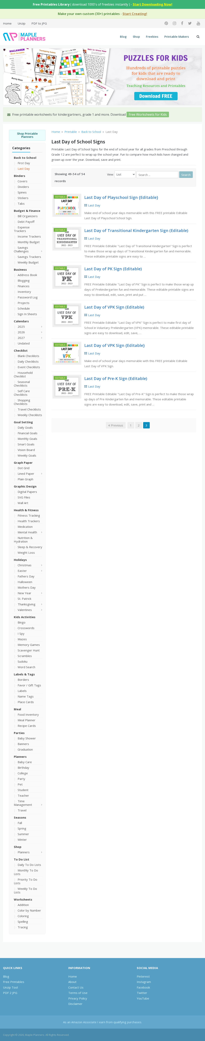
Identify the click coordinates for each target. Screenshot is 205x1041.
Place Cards (26, 702)
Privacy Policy (77, 998)
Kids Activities (24, 617)
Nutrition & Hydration (23, 539)
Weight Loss (26, 553)
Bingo (21, 622)
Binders (19, 176)
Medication (25, 527)
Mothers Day (27, 587)
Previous (116, 425)
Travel (22, 810)
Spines (22, 192)
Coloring (23, 916)
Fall (20, 823)
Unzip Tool (10, 987)
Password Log (28, 297)
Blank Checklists (28, 356)
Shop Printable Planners (27, 135)
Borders (23, 680)
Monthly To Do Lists (26, 872)
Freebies (152, 36)
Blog (123, 36)
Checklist (21, 350)
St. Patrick (24, 599)
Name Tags (26, 696)
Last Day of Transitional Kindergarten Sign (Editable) (136, 230)
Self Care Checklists (22, 393)
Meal (17, 709)
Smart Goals (26, 444)
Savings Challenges (21, 249)
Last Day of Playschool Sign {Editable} (121, 197)
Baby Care (25, 762)
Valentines (25, 610)
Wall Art (23, 503)
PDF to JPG (39, 23)
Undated (24, 343)
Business (20, 269)
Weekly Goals (27, 455)
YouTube (143, 998)
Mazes (22, 639)
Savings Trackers (29, 257)
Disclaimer (75, 1004)
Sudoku (22, 661)
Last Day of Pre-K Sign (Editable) (115, 378)
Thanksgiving (26, 604)
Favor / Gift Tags (29, 685)
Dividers (23, 187)
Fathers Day (26, 576)
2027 (21, 338)
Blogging (24, 280)
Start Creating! (135, 14)
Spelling (23, 922)
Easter (22, 571)
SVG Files (24, 497)
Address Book (27, 275)
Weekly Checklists (30, 415)
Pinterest (143, 976)
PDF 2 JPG (10, 993)
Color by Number (29, 910)
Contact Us (75, 987)
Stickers (23, 198)
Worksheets (23, 899)
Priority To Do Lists (25, 881)
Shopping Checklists (22, 402)
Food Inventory (28, 714)
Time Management (23, 803)
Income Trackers (29, 236)
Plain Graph (25, 479)
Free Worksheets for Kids (148, 114)
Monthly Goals (27, 439)
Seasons (20, 817)
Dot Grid (23, 468)
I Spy (21, 633)
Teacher (23, 795)
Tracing (23, 927)
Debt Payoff (26, 222)
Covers (22, 181)
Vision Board (26, 450)
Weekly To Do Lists (25, 890)
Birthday (23, 768)
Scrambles (25, 656)
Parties (19, 733)
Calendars (21, 321)
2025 (21, 327)
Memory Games (29, 645)
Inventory (24, 292)
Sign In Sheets (27, 314)
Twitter (142, 993)
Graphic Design (25, 486)
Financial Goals (27, 433)
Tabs (21, 203)
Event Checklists (29, 367)
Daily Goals (25, 427)
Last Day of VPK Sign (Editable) (114, 307)
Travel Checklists (29, 409)
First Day (24, 163)
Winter (22, 840)
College (23, 773)
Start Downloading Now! (152, 4)
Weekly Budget (28, 262)
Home (7, 23)
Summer (23, 834)
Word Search (26, 667)
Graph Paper (23, 463)
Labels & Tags (24, 674)
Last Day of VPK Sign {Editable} (114, 345)
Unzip (21, 23)
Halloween (25, 582)
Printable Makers (176, 36)
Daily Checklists (28, 361)
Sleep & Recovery (30, 547)
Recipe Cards (27, 726)
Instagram (144, 982)
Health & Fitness (26, 510)
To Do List (21, 859)
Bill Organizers (28, 216)
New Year (24, 593)
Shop (136, 36)
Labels (22, 691)
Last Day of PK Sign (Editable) (113, 268)
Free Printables (13, 982)
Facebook (143, 987)
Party (21, 779)
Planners (20, 757)
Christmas (24, 565)
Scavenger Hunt (29, 650)
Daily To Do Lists (29, 865)
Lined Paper (26, 474)
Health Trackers (29, 521)
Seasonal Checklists (22, 383)
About (72, 982)
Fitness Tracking (29, 515)
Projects (23, 303)
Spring (22, 828)
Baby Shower (27, 738)
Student (23, 790)
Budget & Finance (27, 211)
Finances (23, 286)
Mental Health (27, 532)
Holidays (20, 560)
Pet (20, 784)
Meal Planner (26, 720)
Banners (23, 744)
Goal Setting (23, 422)
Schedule (24, 308)
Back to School (25, 158)
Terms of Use (77, 993)
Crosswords (26, 628)
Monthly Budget (29, 242)
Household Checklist (23, 374)
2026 (21, 332)
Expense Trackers (22, 229)
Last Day (24, 169)
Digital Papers (27, 492)
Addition (23, 905)
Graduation (25, 749)
